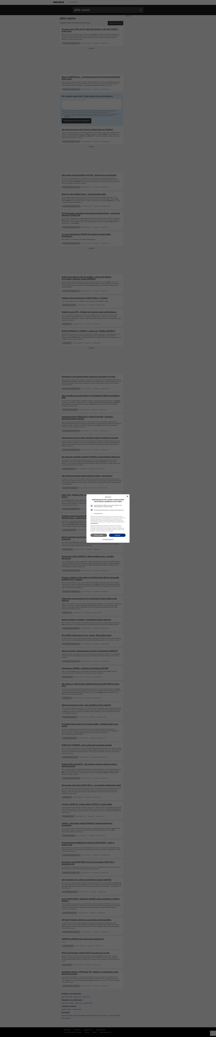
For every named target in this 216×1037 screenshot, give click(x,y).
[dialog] (108, 518)
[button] (108, 513)
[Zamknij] (127, 496)
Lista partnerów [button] (94, 523)
